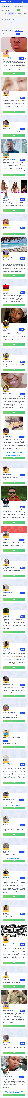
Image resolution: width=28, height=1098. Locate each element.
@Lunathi (4, 1078)
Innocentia (6, 1076)
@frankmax (5, 540)
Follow (18, 33)
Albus (4, 877)
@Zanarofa (5, 475)
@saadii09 (5, 617)
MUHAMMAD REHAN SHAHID (11, 738)
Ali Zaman (5, 1043)
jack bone (5, 292)
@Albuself (5, 878)
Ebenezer (5, 979)
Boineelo (5, 851)
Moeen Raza (6, 1010)
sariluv (4, 649)
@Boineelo (5, 852)
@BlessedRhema (6, 568)
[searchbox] (16, 26)
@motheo (5, 393)
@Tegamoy (5, 980)
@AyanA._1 (5, 945)
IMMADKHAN (6, 684)
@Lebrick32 (5, 160)
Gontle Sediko (7, 567)
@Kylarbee (5, 59)
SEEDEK (5, 764)
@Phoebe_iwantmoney (7, 593)
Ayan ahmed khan (7, 944)
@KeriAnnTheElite (6, 200)
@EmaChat (5, 98)
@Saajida (4, 228)
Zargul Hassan (7, 799)
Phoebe (5, 592)
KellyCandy (6, 361)
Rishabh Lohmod (7, 712)
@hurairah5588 (6, 293)
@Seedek (4, 765)
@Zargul (4, 801)
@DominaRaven (6, 914)
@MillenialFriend (6, 259)
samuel (5, 824)
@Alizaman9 (5, 1044)
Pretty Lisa (6, 436)
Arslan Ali (5, 506)
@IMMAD (4, 685)
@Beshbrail (5, 330)
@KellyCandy (5, 362)
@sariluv (4, 650)
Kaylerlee (5, 58)
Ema (4, 97)
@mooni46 (5, 1011)
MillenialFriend (6, 258)
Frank (4, 539)
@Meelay (4, 129)
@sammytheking (6, 826)
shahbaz (5, 616)
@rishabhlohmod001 (7, 714)
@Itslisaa (4, 437)
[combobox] (14, 26)
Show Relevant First (19, 30)
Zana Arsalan (6, 474)
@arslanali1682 (6, 508)
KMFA (4, 199)
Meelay (5, 128)
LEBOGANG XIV (7, 159)
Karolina (5, 913)
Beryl (4, 329)
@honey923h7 (5, 739)
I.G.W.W (5, 227)
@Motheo (4, 395)
